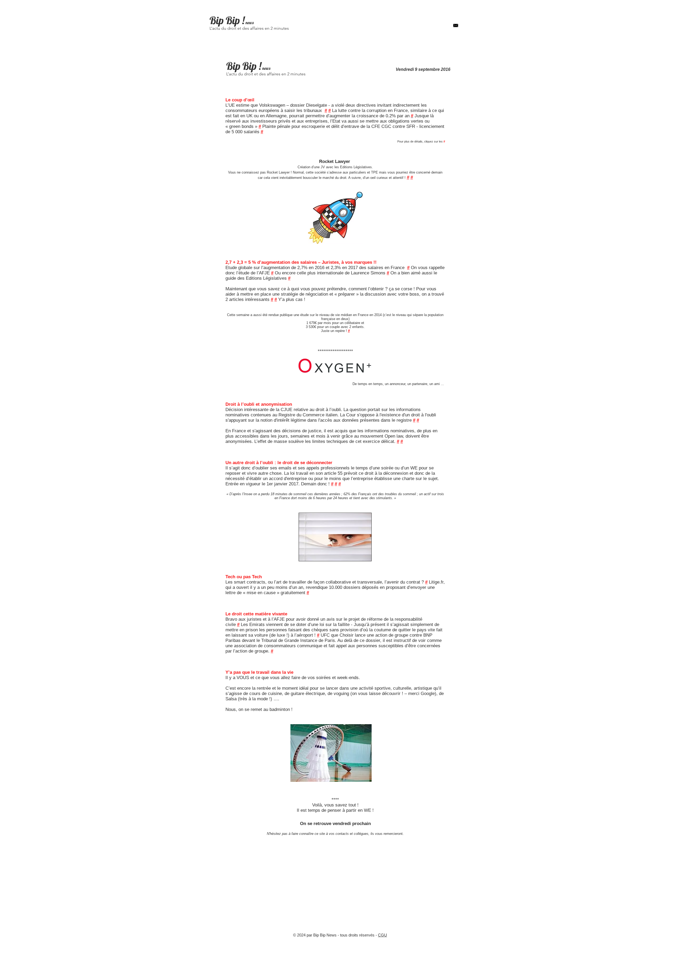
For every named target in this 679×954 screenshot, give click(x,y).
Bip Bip (225, 20)
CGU (382, 935)
